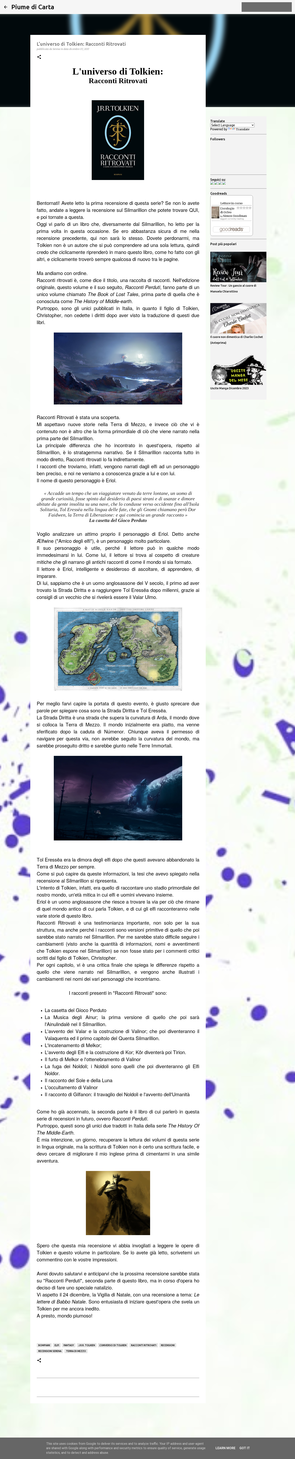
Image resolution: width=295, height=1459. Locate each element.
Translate (242, 129)
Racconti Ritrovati (143, 1345)
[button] (39, 57)
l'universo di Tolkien (113, 1345)
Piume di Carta (32, 6)
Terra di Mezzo (76, 1351)
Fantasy (69, 1345)
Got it (244, 1448)
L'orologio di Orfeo (227, 210)
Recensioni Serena (49, 1351)
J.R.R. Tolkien (86, 1345)
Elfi (57, 1345)
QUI (193, 209)
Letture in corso (231, 203)
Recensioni (168, 1345)
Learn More (225, 1448)
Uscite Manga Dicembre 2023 (229, 388)
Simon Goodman (235, 216)
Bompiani (44, 1345)
